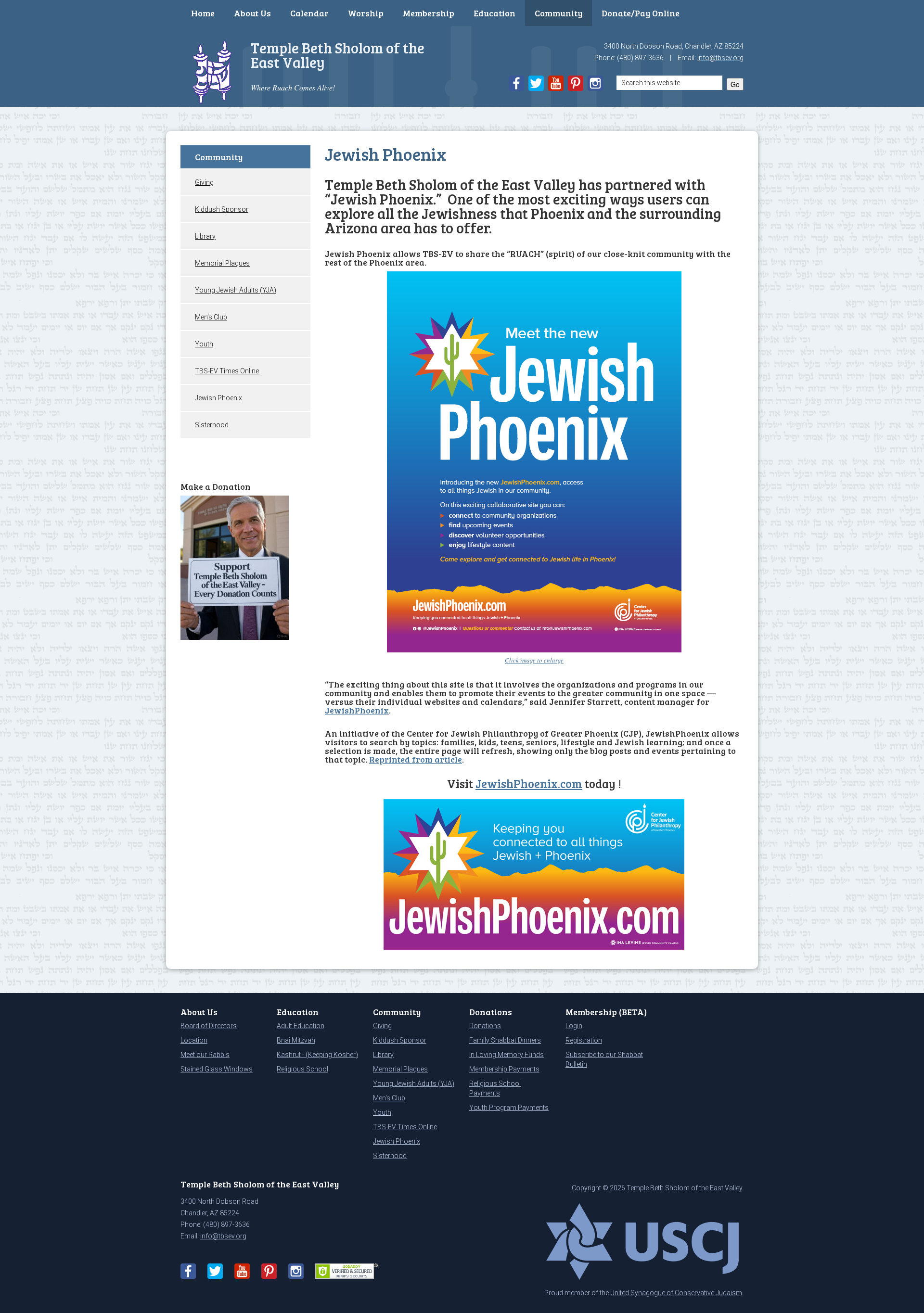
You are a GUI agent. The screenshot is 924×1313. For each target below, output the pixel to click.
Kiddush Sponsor (221, 209)
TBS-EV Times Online (227, 371)
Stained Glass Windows (216, 1069)
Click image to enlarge (534, 660)
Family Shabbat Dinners (505, 1040)
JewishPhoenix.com (528, 783)
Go (735, 84)
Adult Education (300, 1026)
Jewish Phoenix (218, 398)
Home (203, 13)
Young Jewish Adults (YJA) (235, 290)
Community (558, 13)
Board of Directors (208, 1026)
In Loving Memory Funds (506, 1054)
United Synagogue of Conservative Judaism (676, 1293)
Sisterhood (212, 425)
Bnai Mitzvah (296, 1040)
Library (205, 236)
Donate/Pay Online (641, 13)
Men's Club (389, 1098)
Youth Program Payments (509, 1107)
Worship (366, 13)
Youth (204, 344)
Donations (485, 1026)
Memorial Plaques (222, 263)
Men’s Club (211, 317)
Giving (204, 182)
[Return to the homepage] (212, 71)
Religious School (302, 1069)
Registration (583, 1040)
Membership (428, 13)
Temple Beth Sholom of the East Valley (337, 55)
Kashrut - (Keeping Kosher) (317, 1054)
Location (193, 1040)
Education (494, 13)
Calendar (309, 13)
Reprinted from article (415, 759)
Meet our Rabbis (205, 1054)
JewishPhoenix (357, 710)
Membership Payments (504, 1069)
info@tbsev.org (720, 58)
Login (573, 1026)
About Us (252, 13)
